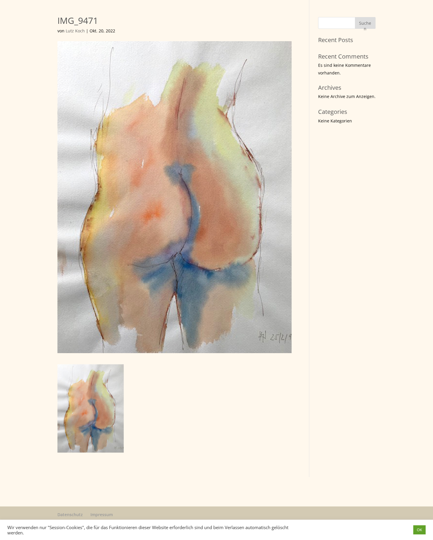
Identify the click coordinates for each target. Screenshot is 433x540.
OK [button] (419, 529)
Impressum (101, 514)
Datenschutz (70, 514)
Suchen (365, 24)
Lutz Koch (75, 31)
